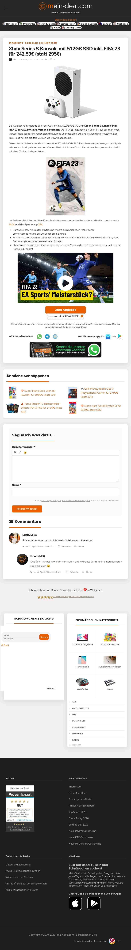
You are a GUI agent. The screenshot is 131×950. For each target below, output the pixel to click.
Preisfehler (88, 879)
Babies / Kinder (78, 721)
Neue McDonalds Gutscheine (85, 843)
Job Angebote (109, 885)
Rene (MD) (37, 556)
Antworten (66, 546)
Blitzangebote (79, 727)
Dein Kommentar (23, 446)
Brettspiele (77, 734)
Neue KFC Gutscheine (81, 837)
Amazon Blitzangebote (81, 805)
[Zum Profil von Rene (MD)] (22, 559)
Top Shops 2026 (77, 812)
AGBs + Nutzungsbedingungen (23, 870)
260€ (12, 224)
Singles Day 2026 (78, 824)
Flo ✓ (15, 59)
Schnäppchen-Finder (80, 799)
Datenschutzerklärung (18, 864)
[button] (14, 452)
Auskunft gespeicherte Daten (22, 889)
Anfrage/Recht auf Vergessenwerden (26, 883)
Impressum (75, 786)
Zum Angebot (65, 310)
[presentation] (15, 452)
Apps (74, 714)
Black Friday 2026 (79, 818)
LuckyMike (29, 535)
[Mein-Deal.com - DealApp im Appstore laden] (78, 903)
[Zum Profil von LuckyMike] (14, 537)
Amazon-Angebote (80, 708)
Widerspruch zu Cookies (19, 877)
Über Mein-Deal (77, 793)
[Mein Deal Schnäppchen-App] (96, 903)
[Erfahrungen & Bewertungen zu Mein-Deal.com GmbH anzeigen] (20, 808)
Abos (74, 702)
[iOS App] (107, 336)
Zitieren (80, 546)
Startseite (16, 43)
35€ (40, 224)
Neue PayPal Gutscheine (82, 831)
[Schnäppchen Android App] (119, 336)
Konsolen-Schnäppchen (41, 43)
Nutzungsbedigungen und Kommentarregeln (65, 500)
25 (54, 59)
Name (16, 484)
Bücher (75, 740)
